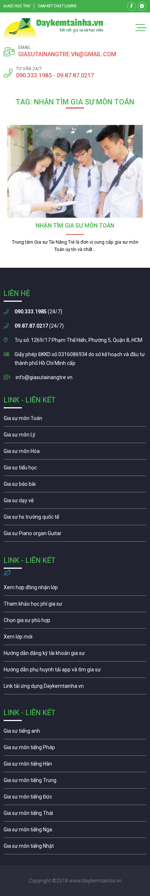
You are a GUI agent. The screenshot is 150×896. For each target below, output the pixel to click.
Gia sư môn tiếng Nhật (75, 848)
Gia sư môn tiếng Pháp (75, 749)
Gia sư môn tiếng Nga (75, 688)
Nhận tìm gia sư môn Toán (75, 225)
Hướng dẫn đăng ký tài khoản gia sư (75, 655)
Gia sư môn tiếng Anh (75, 733)
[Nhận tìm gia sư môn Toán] (75, 171)
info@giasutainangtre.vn (44, 377)
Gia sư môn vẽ (75, 502)
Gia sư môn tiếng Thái (75, 815)
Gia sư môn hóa (75, 453)
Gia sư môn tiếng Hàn (75, 765)
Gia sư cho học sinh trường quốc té (75, 518)
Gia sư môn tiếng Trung (75, 782)
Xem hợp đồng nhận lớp (75, 589)
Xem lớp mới (75, 638)
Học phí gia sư (75, 605)
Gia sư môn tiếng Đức (75, 798)
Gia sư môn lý (75, 436)
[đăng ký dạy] (53, 28)
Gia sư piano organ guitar (75, 535)
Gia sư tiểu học (75, 469)
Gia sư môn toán (75, 420)
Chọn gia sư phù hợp (75, 622)
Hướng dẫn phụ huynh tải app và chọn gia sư (75, 671)
